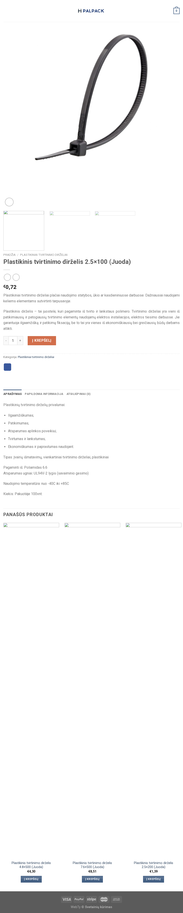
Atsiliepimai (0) (79, 394)
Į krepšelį (42, 340)
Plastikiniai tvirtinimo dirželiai (44, 254)
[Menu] (6, 10)
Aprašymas (12, 394)
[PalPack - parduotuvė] (91, 11)
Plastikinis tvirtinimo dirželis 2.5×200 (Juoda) (153, 865)
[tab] (12, 394)
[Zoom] (9, 202)
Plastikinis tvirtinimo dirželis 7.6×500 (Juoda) (92, 865)
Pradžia (9, 254)
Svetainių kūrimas (98, 907)
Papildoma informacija (44, 394)
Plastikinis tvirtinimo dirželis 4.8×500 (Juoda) (31, 865)
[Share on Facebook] (7, 367)
